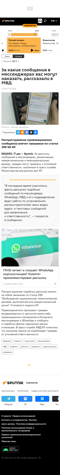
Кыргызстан (30, 341)
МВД (4, 346)
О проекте (6, 416)
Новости (17, 341)
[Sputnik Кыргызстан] (8, 22)
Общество (7, 341)
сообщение (7, 352)
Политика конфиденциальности (31, 424)
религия (24, 346)
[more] (55, 284)
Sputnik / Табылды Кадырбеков (16, 127)
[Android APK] (10, 449)
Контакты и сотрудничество (14, 420)
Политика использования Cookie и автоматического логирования (17, 429)
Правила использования (23, 416)
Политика (23, 391)
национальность (49, 346)
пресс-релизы (8, 424)
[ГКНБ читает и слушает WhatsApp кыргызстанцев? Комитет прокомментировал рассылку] (30, 247)
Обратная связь (8, 441)
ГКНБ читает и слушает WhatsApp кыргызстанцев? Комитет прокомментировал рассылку (28, 274)
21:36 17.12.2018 (8, 88)
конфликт (14, 346)
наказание (35, 346)
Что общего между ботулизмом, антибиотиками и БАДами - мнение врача (23, 46)
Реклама (33, 420)
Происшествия (44, 341)
